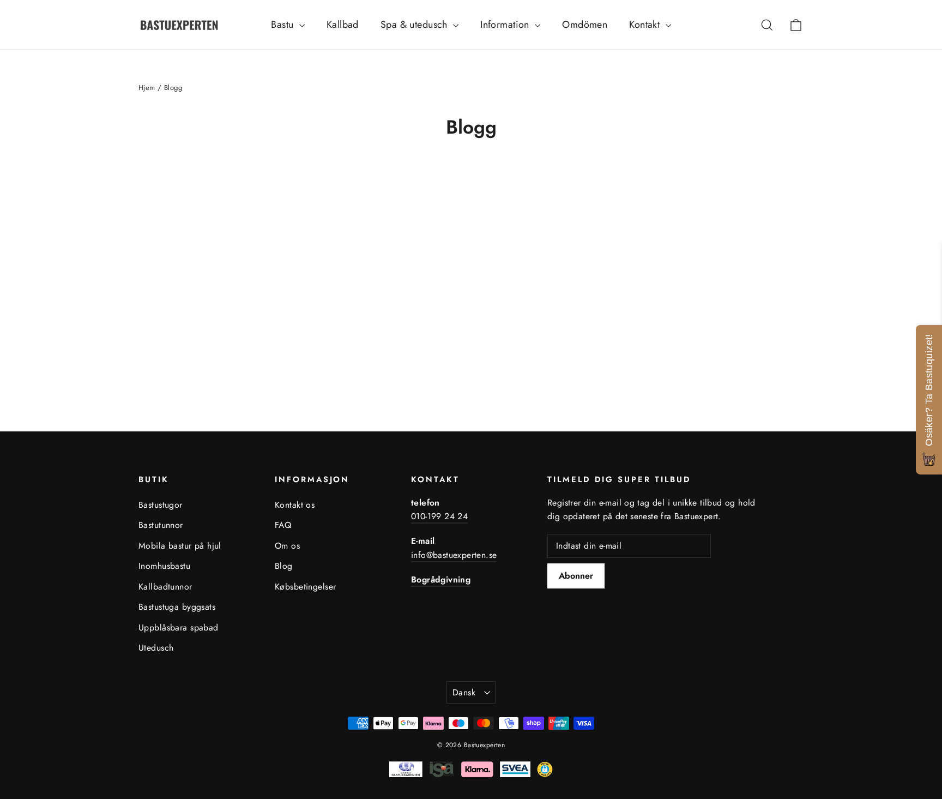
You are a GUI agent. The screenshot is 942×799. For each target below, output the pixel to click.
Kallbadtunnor (165, 586)
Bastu (284, 24)
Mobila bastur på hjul (179, 545)
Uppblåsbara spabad (178, 627)
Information (506, 24)
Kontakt (645, 24)
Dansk (463, 692)
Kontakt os (295, 504)
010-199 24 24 (439, 516)
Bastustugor (160, 504)
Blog (284, 566)
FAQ (283, 525)
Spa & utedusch (415, 24)
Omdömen (584, 24)
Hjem (146, 87)
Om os (287, 545)
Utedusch (155, 647)
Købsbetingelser (305, 586)
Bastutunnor (160, 525)
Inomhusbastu (164, 566)
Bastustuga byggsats (176, 606)
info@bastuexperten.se (454, 555)
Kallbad (343, 24)
